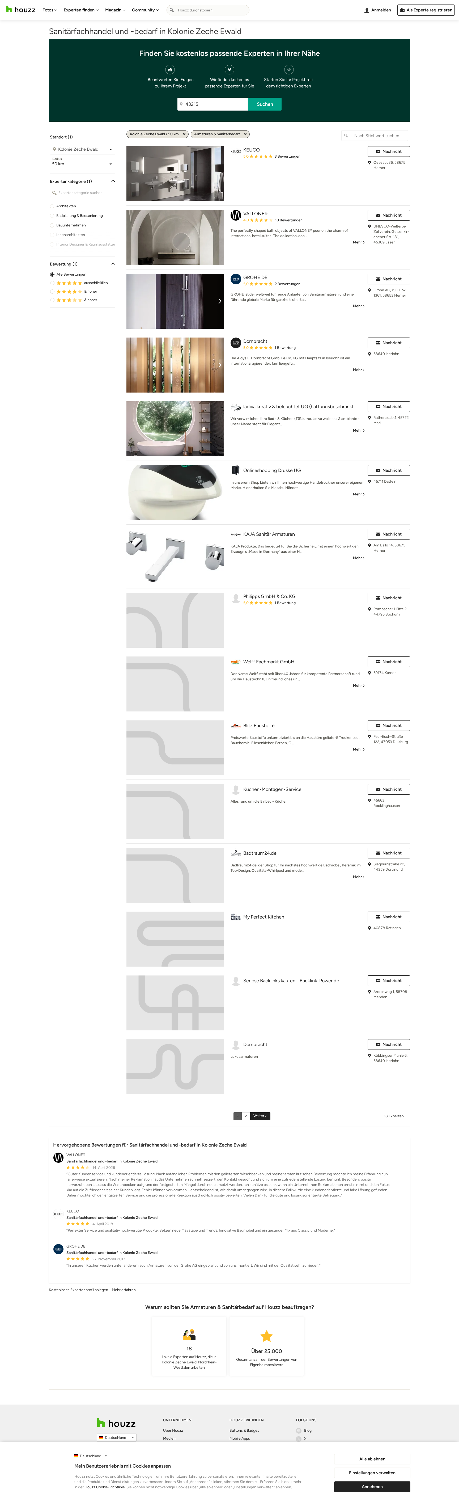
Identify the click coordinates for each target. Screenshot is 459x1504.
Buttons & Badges (244, 1430)
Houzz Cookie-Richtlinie (104, 1487)
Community (143, 9)
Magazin (113, 9)
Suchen (265, 104)
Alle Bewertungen (71, 274)
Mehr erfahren (124, 1290)
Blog (308, 1430)
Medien (169, 1438)
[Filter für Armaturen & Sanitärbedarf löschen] (245, 134)
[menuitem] (50, 10)
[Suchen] (172, 10)
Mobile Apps (240, 1438)
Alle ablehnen (372, 1458)
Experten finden (79, 9)
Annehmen (372, 1486)
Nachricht (392, 151)
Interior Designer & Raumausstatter (85, 244)
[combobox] (208, 10)
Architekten (66, 206)
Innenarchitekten (70, 235)
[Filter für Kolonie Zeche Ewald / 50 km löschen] (184, 134)
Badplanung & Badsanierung (79, 215)
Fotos (47, 9)
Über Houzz (173, 1430)
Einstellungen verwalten (372, 1472)
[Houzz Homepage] (20, 9)
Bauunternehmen (71, 225)
